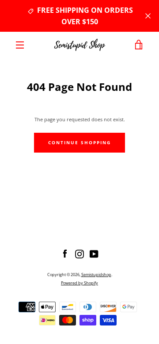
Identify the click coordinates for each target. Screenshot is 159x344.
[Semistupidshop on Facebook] (65, 253)
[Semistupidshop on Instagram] (79, 253)
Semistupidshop (96, 274)
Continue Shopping (79, 143)
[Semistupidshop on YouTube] (94, 253)
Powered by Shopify (79, 283)
